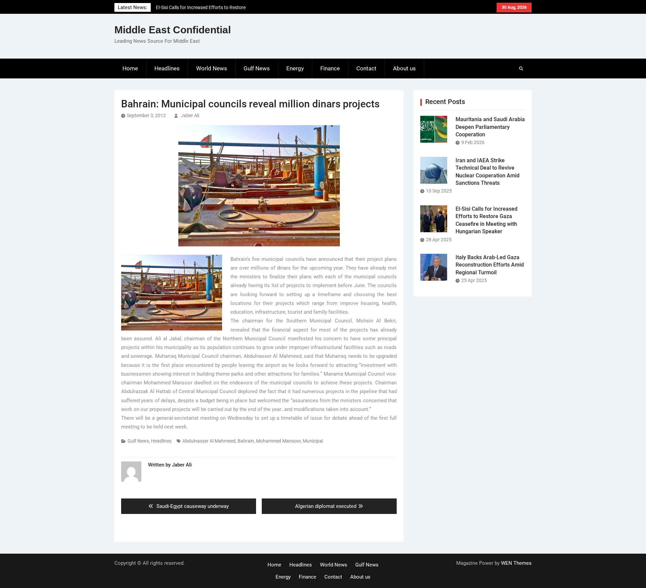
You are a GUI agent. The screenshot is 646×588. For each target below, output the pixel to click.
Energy (295, 68)
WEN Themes (516, 563)
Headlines (167, 68)
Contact (366, 68)
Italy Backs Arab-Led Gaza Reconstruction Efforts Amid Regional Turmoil (490, 265)
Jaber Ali (190, 115)
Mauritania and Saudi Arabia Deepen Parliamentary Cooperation (490, 127)
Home (130, 68)
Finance (330, 68)
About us (404, 68)
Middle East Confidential (172, 29)
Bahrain (246, 441)
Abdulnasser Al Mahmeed (209, 441)
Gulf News (257, 68)
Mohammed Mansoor (278, 441)
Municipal (313, 441)
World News (211, 68)
